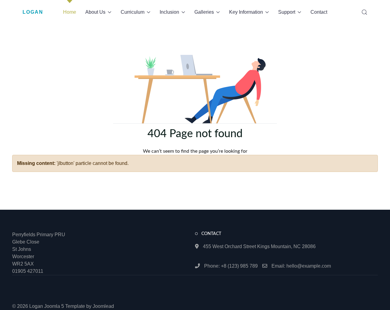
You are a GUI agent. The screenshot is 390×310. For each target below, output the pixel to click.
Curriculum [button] (132, 12)
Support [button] (286, 12)
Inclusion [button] (169, 12)
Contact (318, 12)
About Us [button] (95, 12)
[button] (364, 12)
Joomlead (103, 306)
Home (69, 12)
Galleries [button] (204, 12)
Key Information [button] (246, 12)
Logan (33, 12)
